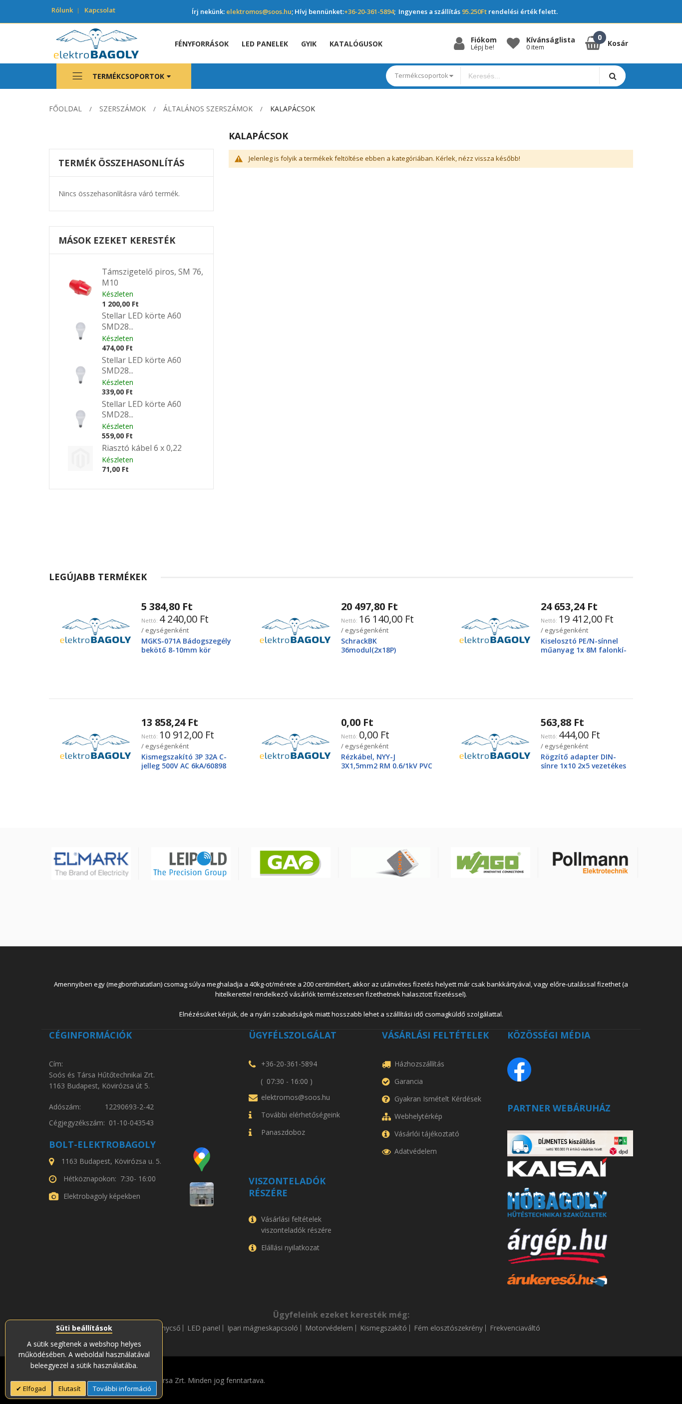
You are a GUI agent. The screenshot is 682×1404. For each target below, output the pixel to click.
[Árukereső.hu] (570, 1280)
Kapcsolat (99, 9)
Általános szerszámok (208, 108)
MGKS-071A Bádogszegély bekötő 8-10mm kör (186, 645)
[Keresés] (612, 75)
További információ (122, 1388)
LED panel (203, 1328)
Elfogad (33, 1388)
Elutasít (69, 1388)
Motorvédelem (329, 1328)
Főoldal (65, 108)
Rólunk (62, 9)
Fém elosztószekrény (448, 1328)
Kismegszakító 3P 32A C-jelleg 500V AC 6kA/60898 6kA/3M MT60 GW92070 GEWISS (184, 770)
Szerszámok (122, 108)
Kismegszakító (383, 1328)
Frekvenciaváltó (515, 1328)
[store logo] (103, 43)
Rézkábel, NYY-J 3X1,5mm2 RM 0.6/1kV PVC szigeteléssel (386, 765)
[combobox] (530, 75)
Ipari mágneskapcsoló (262, 1328)
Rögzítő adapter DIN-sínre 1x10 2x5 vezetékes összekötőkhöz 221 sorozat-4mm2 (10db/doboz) (584, 770)
